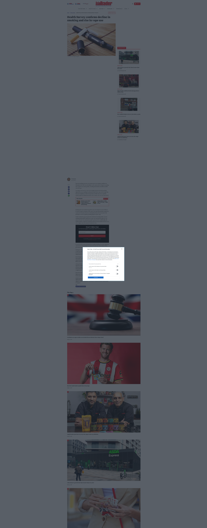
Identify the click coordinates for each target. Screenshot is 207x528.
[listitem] (103, 264)
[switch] (116, 266)
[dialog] (103, 264)
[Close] (122, 249)
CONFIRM (96, 277)
